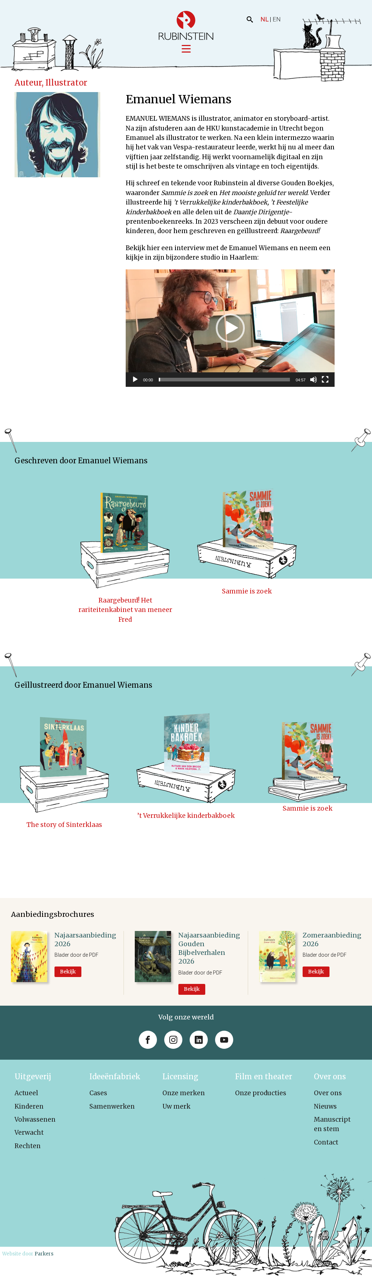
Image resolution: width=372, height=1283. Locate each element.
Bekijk (68, 971)
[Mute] (313, 379)
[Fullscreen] (325, 379)
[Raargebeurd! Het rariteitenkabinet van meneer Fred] (125, 528)
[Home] (186, 25)
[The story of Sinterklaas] (64, 752)
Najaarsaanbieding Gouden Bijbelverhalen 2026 (209, 948)
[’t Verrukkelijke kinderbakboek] (186, 752)
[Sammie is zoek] (247, 528)
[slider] (224, 379)
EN (276, 19)
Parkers (44, 1254)
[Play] (135, 379)
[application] (230, 327)
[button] (230, 328)
